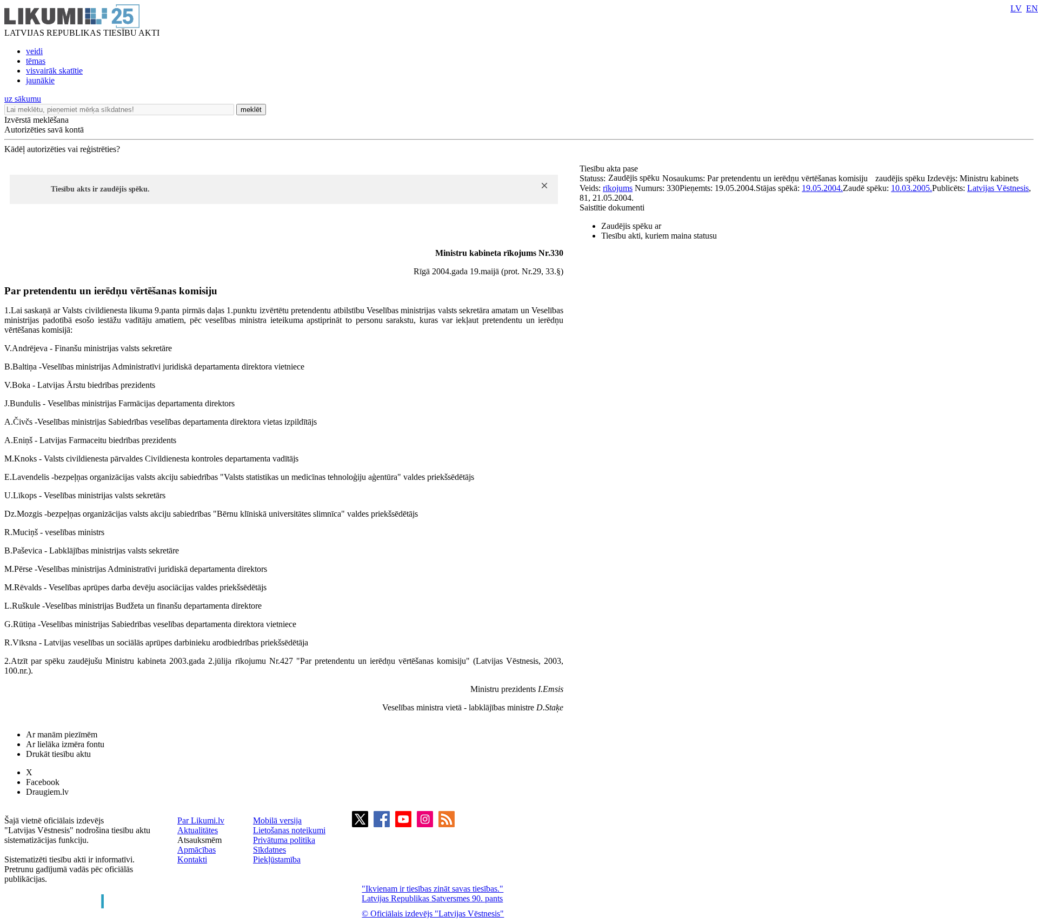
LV (1016, 8)
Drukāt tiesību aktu (58, 754)
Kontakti (192, 859)
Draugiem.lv (47, 791)
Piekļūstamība (277, 859)
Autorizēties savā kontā (44, 129)
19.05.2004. (822, 188)
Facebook (42, 782)
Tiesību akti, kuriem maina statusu (659, 235)
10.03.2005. (911, 188)
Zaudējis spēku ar (631, 225)
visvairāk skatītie (54, 70)
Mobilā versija (277, 820)
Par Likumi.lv (200, 820)
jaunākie (40, 80)
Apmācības (196, 849)
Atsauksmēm (199, 840)
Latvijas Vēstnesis (998, 188)
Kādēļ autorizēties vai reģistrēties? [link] (62, 149)
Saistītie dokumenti (612, 207)
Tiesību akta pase (610, 168)
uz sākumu (22, 98)
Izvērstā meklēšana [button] (36, 119)
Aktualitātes (197, 830)
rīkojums (618, 188)
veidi (34, 51)
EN (1032, 8)
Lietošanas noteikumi (289, 830)
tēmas (35, 60)
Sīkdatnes (269, 849)
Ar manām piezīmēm (61, 734)
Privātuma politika (284, 840)
